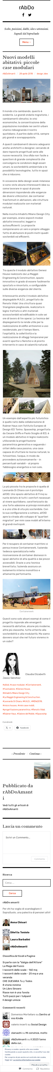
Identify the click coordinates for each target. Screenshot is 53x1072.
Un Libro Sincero (12, 988)
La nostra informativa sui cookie (26, 1060)
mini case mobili (26, 705)
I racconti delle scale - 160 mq (20, 969)
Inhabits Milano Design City (16, 693)
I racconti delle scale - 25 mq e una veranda (23, 975)
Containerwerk (34, 685)
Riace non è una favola (16, 992)
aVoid (6, 685)
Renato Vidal (39, 709)
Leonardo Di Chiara (13, 701)
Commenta (39, 859)
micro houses (10, 705)
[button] (14, 254)
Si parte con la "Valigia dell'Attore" (22, 962)
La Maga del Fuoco (13, 966)
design (40, 73)
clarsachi (16, 1032)
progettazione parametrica (17, 709)
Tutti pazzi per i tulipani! (17, 996)
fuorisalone (9, 689)
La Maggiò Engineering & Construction (22, 697)
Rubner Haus (10, 714)
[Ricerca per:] (27, 882)
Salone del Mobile (26, 714)
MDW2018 (37, 701)
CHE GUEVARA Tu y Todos (17, 981)
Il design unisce (11, 999)
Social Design (39, 1024)
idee (46, 73)
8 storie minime (12, 984)
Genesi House (23, 689)
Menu (25, 42)
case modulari (18, 685)
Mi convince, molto (36, 1032)
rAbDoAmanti (9, 73)
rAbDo (26, 7)
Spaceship (42, 714)
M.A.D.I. (27, 701)
